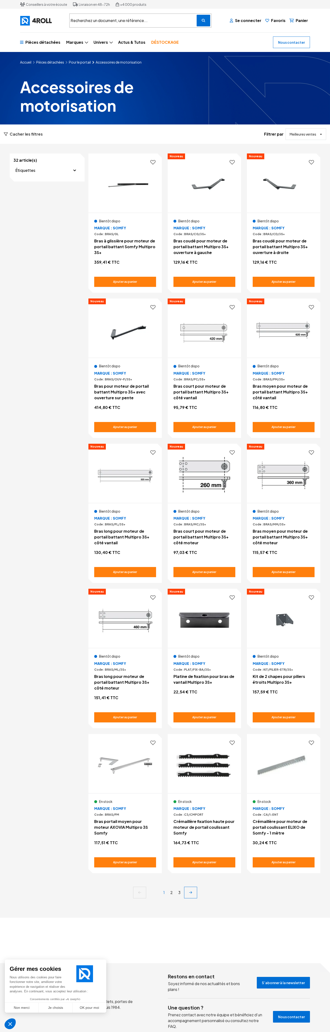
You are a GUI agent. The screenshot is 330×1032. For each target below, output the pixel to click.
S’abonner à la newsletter (283, 983)
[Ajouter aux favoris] (153, 162)
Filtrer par (274, 134)
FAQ (172, 1026)
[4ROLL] (42, 21)
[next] (190, 892)
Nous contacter (291, 42)
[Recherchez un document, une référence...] (203, 20)
